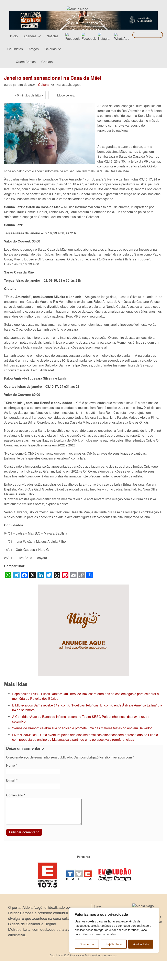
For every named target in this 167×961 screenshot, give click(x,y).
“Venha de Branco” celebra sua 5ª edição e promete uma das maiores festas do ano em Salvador (82, 728)
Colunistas (15, 48)
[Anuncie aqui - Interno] (83, 587)
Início (14, 36)
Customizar (87, 944)
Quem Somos (26, 61)
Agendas (29, 36)
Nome (11, 765)
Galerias (50, 48)
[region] (114, 930)
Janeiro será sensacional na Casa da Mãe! (52, 77)
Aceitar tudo (141, 944)
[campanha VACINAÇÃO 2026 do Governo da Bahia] (83, 13)
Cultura (43, 84)
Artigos (34, 48)
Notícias (52, 36)
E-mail (12, 780)
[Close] (154, 911)
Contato (47, 61)
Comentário (15, 795)
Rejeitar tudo (113, 944)
